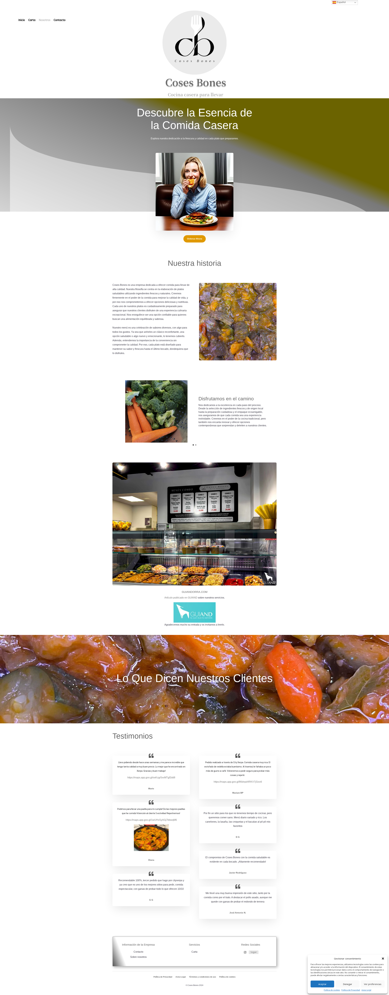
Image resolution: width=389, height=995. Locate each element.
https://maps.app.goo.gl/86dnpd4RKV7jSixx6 (238, 781)
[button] (382, 958)
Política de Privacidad (350, 990)
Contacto (59, 20)
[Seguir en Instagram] (245, 952)
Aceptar (322, 984)
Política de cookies (332, 990)
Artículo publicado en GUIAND (180, 597)
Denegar (347, 984)
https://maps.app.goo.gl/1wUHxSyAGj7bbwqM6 (151, 820)
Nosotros (44, 20)
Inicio (21, 20)
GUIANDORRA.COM (194, 591)
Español (341, 2)
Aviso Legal (366, 990)
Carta (31, 20)
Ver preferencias (372, 984)
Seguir (254, 952)
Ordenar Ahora (194, 238)
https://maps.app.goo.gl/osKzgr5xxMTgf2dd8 (151, 777)
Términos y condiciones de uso (202, 977)
